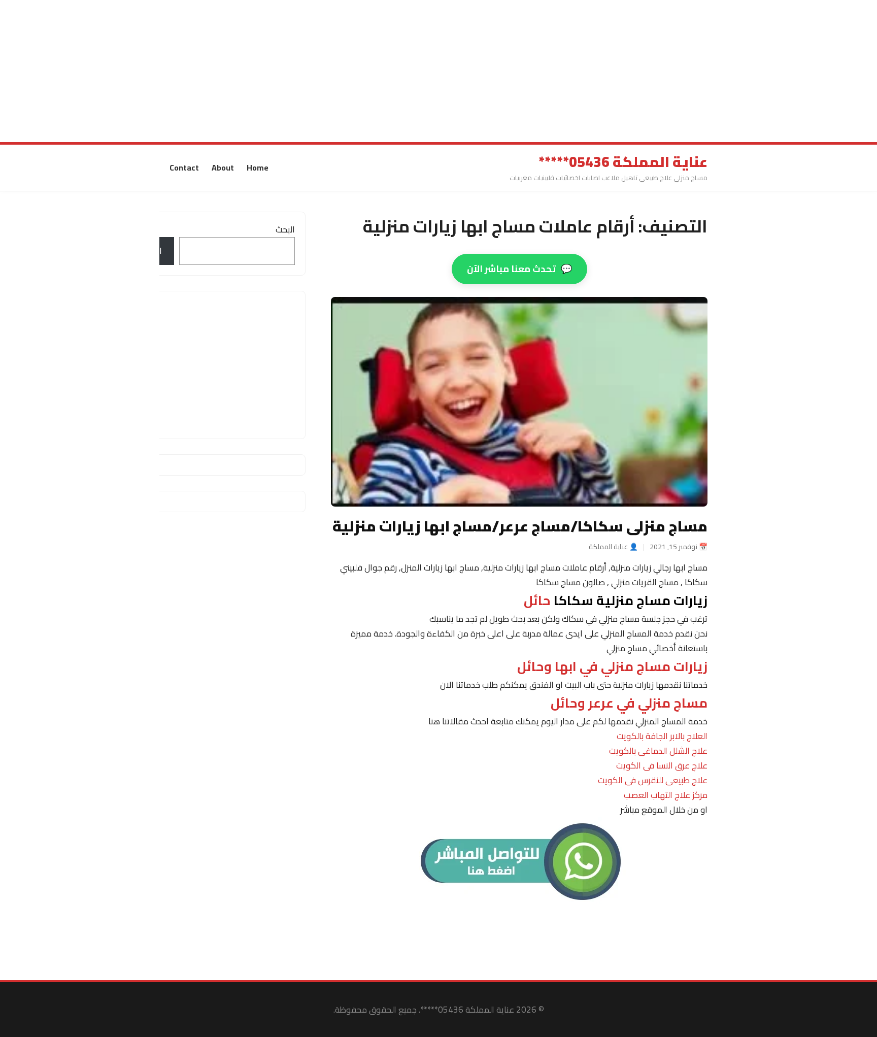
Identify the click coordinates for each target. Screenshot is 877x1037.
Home (257, 167)
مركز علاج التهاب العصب (665, 795)
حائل (615, 600)
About (223, 167)
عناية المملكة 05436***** (622, 162)
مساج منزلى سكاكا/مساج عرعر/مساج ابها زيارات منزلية (519, 526)
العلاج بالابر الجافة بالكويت (662, 736)
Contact (184, 167)
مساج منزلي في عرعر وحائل (629, 703)
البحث (285, 229)
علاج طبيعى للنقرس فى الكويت (652, 780)
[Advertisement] (572, 71)
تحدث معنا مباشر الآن (519, 268)
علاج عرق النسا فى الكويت (661, 765)
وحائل (612, 666)
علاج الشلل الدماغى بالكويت (658, 751)
